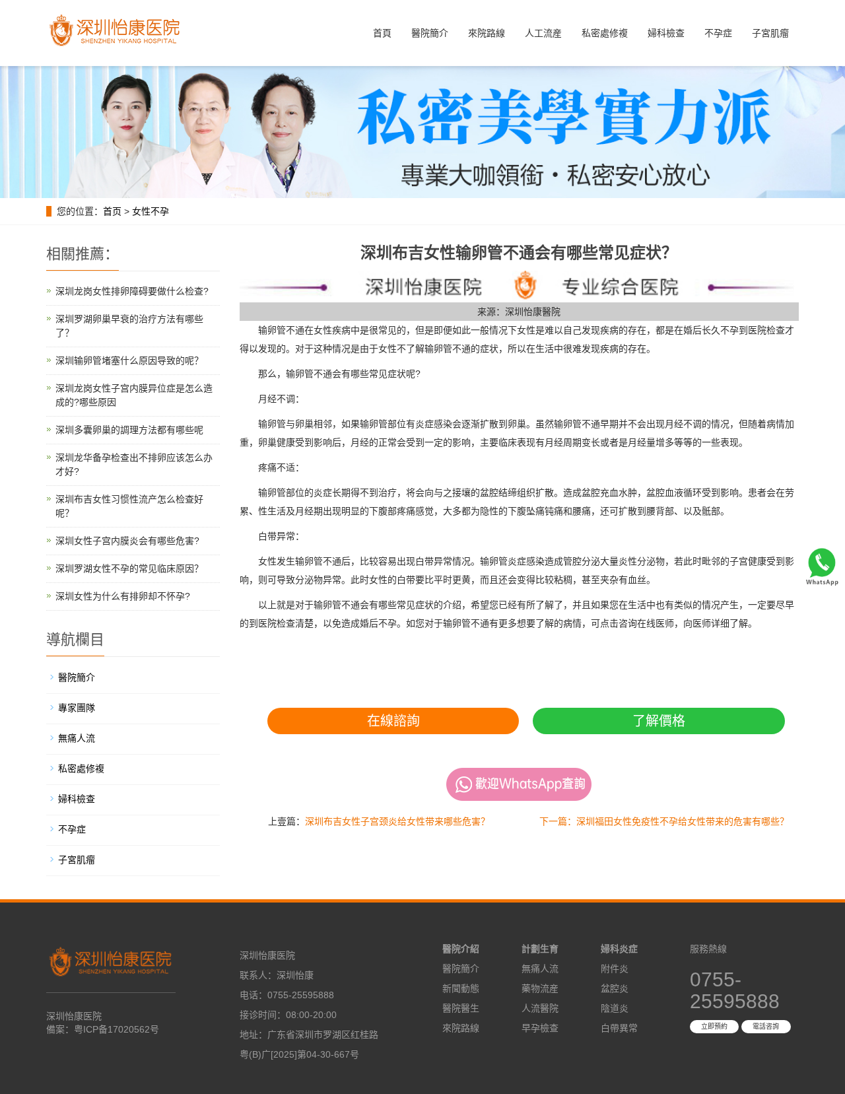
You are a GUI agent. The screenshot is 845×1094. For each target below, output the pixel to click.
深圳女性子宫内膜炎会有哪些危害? (127, 540)
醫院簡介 (429, 33)
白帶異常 (619, 1028)
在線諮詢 (393, 721)
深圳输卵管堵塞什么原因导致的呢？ (129, 360)
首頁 (382, 33)
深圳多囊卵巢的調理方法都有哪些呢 (129, 430)
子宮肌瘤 (770, 33)
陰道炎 (614, 1008)
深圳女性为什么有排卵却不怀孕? (122, 596)
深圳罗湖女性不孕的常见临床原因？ (129, 568)
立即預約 (714, 1026)
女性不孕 (150, 211)
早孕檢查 (540, 1028)
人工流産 (543, 33)
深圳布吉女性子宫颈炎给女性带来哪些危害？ (397, 821)
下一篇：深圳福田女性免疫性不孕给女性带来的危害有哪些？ (664, 821)
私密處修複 (605, 33)
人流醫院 (540, 1008)
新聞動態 (460, 988)
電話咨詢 (766, 1026)
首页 (112, 211)
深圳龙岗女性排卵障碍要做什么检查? (132, 291)
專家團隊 (76, 707)
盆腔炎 (614, 988)
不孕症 (718, 33)
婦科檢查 (666, 33)
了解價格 (658, 721)
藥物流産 (540, 988)
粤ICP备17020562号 (116, 1029)
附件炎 (614, 968)
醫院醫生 (460, 1008)
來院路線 (486, 33)
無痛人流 (76, 738)
